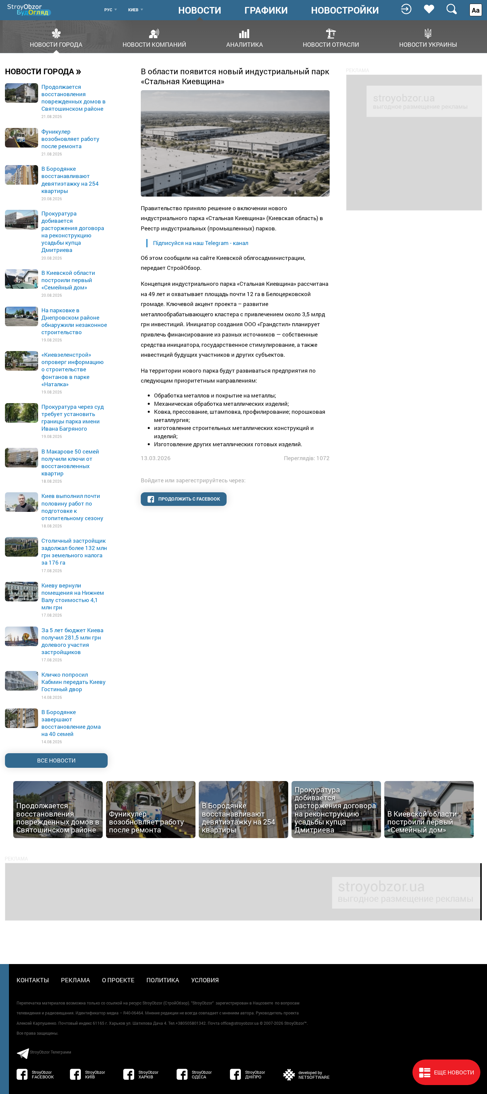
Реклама (75, 980)
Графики (266, 10)
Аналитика (244, 43)
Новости (199, 10)
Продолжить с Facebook (188, 499)
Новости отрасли (331, 43)
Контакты (33, 980)
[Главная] (30, 10)
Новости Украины (428, 43)
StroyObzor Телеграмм (50, 1052)
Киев (133, 9)
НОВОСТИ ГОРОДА (43, 71)
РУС (108, 9)
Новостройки (345, 10)
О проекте (118, 980)
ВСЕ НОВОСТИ (56, 760)
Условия (205, 980)
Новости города (56, 43)
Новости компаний (154, 43)
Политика (162, 980)
